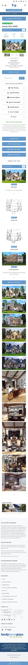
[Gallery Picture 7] (14, 387)
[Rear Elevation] (14, 258)
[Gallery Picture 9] (14, 438)
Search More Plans (15, 18)
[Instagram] (18, 1)
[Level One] (14, 206)
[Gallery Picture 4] (14, 335)
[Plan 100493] (14, 508)
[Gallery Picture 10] (14, 464)
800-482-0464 (15, 161)
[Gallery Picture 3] (14, 320)
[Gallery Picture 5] (14, 349)
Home (2, 13)
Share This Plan (15, 149)
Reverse (14, 184)
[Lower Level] (14, 236)
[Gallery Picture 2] (14, 306)
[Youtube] (21, 1)
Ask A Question (14, 144)
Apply (21, 78)
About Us (4, 590)
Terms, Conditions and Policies (9, 587)
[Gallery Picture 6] (14, 363)
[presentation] (3, 508)
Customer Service (6, 582)
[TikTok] (23, 1)
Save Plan (14, 139)
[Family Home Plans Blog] (26, 1)
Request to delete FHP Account (9, 602)
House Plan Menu (7, 30)
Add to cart (14, 72)
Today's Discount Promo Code (9, 596)
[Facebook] (16, 1)
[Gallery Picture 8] (14, 412)
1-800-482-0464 (7, 615)
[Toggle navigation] (23, 30)
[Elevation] (14, 46)
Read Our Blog (5, 593)
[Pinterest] (14, 1)
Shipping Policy (5, 585)
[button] (5, 513)
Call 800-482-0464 (14, 10)
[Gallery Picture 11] (14, 482)
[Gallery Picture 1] (14, 292)
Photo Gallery (14, 154)
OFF (17, 58)
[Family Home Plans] (14, 5)
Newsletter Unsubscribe (7, 599)
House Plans (8, 13)
